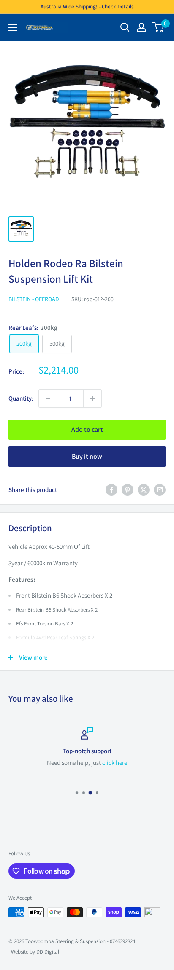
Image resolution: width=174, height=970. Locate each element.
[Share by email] (160, 490)
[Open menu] (12, 27)
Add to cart (87, 429)
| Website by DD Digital (33, 951)
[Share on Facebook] (111, 490)
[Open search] (125, 27)
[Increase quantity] (92, 398)
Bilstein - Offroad (33, 299)
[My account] (141, 27)
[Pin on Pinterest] (127, 490)
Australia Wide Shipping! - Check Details (87, 6)
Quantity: (20, 398)
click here (114, 763)
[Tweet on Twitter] (144, 490)
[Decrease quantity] (48, 398)
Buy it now (87, 456)
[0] (158, 27)
